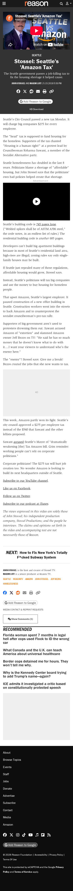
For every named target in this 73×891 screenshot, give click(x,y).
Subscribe (9, 803)
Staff (6, 774)
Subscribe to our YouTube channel (25, 480)
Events (7, 767)
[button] (69, 3)
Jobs (6, 781)
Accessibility (41, 854)
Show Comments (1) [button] (22, 619)
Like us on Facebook (16, 488)
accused (18, 442)
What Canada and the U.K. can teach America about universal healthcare (32, 652)
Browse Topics (12, 759)
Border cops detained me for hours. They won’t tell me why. (35, 663)
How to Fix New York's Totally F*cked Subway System (36, 554)
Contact (8, 810)
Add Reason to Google (37, 101)
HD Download (36, 109)
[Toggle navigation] (4, 3)
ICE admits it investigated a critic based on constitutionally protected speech (34, 685)
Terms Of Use (10, 859)
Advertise (9, 795)
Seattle (36, 55)
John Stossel (18, 83)
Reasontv (18, 579)
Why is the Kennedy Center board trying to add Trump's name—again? (34, 674)
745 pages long (46, 224)
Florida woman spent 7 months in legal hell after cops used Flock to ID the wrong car (36, 639)
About (6, 752)
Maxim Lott (35, 83)
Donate (7, 788)
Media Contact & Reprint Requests (23, 609)
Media (7, 817)
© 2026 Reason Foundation (17, 854)
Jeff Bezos (56, 579)
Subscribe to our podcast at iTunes (25, 503)
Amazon (29, 579)
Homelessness (10, 584)
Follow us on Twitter (16, 496)
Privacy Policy (56, 854)
